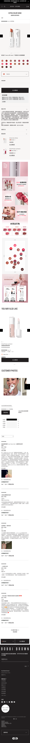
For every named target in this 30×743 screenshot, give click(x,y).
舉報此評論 (11, 484)
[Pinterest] (9, 702)
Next (28, 36)
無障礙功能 (3, 725)
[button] (2, 6)
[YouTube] (14, 702)
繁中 (14, 718)
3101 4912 (3, 695)
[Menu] (2, 6)
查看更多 (3, 357)
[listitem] (15, 337)
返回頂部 (15, 631)
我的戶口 (3, 674)
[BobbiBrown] (15, 6)
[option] (2, 61)
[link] (27, 6)
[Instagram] (2, 702)
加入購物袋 (12, 144)
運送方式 (3, 685)
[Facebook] (4, 702)
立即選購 (3, 101)
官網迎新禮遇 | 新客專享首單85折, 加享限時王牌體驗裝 (15, 1)
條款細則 (3, 721)
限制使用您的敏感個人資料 (6, 723)
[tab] (6, 405)
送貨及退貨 (4, 683)
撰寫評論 (5, 412)
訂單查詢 (3, 681)
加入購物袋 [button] (15, 90)
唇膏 (2, 17)
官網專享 (3, 687)
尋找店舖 (3, 691)
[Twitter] (7, 702)
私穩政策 (3, 724)
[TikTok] (12, 702)
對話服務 (3, 693)
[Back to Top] (27, 740)
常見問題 (3, 689)
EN (16, 718)
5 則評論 (12, 21)
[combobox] (18, 140)
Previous (1, 36)
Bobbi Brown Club (5, 672)
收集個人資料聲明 (4, 722)
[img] (4, 140)
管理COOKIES (3, 726)
